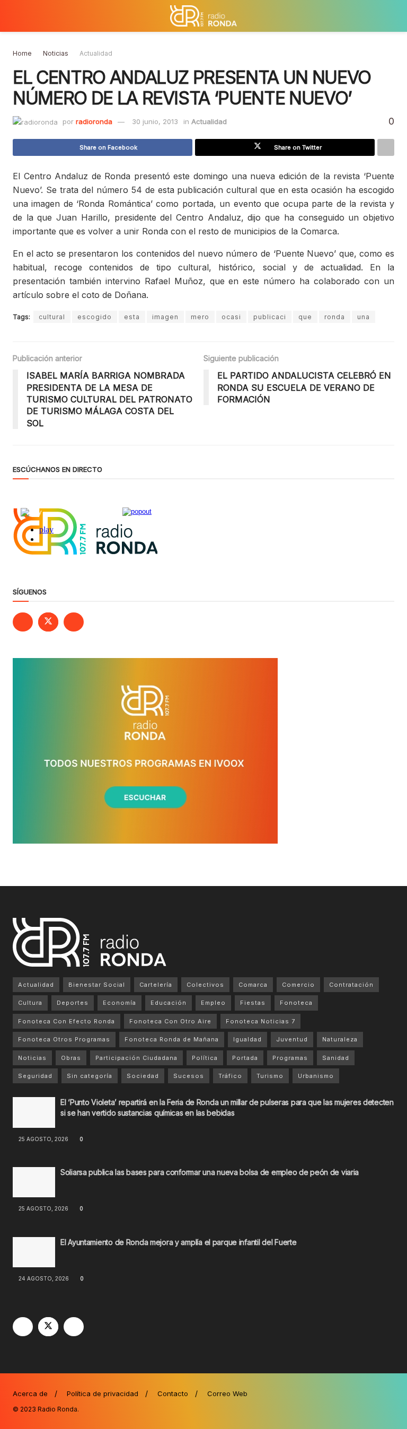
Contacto (172, 1393)
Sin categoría (89, 1076)
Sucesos (188, 1076)
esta (132, 317)
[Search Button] (389, 16)
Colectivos (205, 984)
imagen (165, 317)
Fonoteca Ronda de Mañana (172, 1039)
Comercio (298, 984)
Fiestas (253, 1002)
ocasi (231, 317)
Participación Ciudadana (136, 1058)
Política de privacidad (102, 1393)
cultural (52, 317)
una (363, 317)
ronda (334, 317)
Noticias (55, 53)
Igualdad (247, 1039)
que (305, 317)
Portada (245, 1058)
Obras (71, 1058)
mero (200, 317)
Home (22, 53)
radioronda (94, 121)
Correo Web (227, 1393)
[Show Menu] (17, 16)
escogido (94, 317)
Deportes (73, 1002)
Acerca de (30, 1393)
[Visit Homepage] (203, 16)
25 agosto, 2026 (42, 1139)
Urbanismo (316, 1076)
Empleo (213, 1002)
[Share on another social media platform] (385, 147)
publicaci (269, 317)
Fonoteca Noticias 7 (260, 1021)
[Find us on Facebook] (23, 622)
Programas (290, 1058)
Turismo (270, 1076)
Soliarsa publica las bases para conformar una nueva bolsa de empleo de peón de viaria (209, 1172)
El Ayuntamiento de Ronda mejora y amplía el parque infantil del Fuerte (178, 1242)
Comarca (253, 984)
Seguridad (35, 1076)
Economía (119, 1002)
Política (205, 1058)
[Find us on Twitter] (48, 622)
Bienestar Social (96, 984)
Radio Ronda (57, 1409)
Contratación (351, 984)
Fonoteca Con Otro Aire (170, 1021)
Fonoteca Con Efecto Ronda (66, 1021)
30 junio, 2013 (155, 121)
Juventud (292, 1039)
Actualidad (95, 53)
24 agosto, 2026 (43, 1278)
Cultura (30, 1002)
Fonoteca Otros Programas (64, 1039)
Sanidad (335, 1058)
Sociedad (143, 1076)
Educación (169, 1002)
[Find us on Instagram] (74, 622)
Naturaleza (340, 1039)
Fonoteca (296, 1002)
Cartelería (155, 984)
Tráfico (230, 1076)
